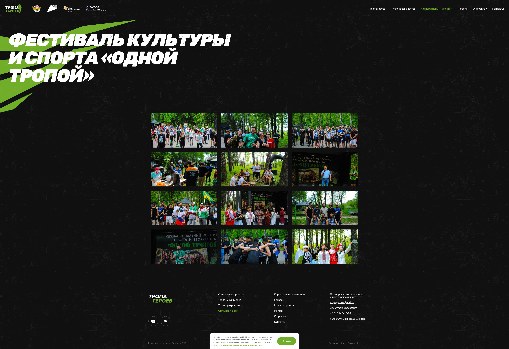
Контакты (498, 9)
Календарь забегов (404, 9)
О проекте (479, 9)
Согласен (287, 341)
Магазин (462, 9)
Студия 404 (353, 343)
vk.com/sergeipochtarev (343, 308)
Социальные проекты (231, 294)
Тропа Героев (377, 9)
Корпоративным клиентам (436, 9)
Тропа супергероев (229, 305)
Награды (279, 300)
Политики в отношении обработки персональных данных (237, 345)
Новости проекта (284, 305)
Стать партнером (228, 311)
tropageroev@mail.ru (342, 302)
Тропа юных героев (229, 300)
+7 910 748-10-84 (340, 313)
